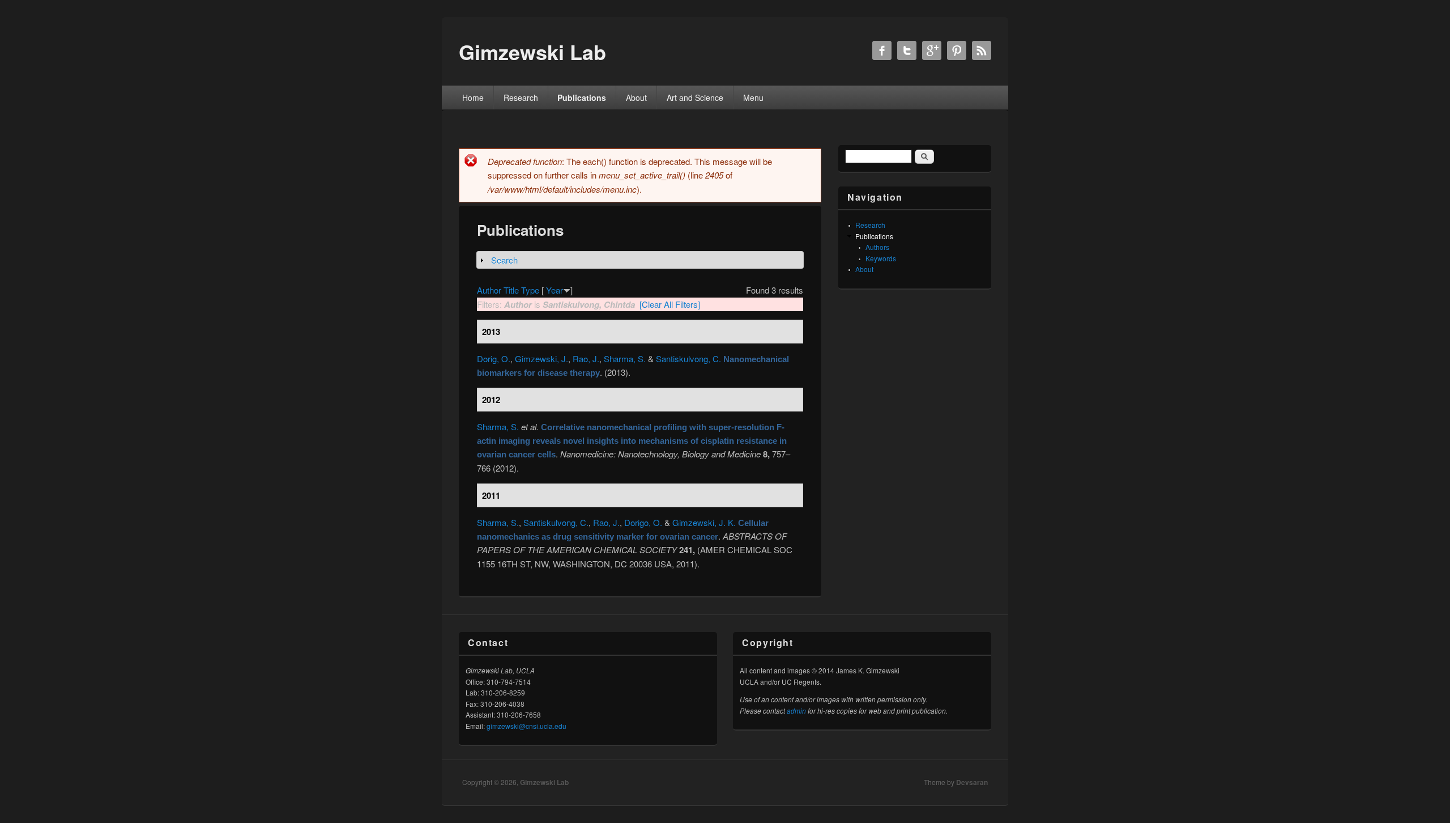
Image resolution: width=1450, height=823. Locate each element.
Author (489, 290)
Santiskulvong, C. (688, 358)
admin (796, 710)
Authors (877, 247)
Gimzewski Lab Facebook (882, 50)
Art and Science (695, 97)
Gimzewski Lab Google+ (931, 50)
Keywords (880, 258)
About (636, 97)
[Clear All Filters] (669, 304)
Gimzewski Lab (544, 782)
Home (473, 97)
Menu (753, 97)
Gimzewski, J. (541, 358)
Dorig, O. (493, 358)
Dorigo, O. (643, 522)
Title (511, 290)
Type (530, 290)
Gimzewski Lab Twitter (906, 50)
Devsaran (972, 782)
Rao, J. (586, 358)
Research (521, 97)
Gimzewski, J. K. (704, 522)
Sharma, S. (625, 358)
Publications (581, 97)
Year (554, 290)
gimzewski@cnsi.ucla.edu (526, 726)
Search (504, 260)
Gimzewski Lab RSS (981, 50)
